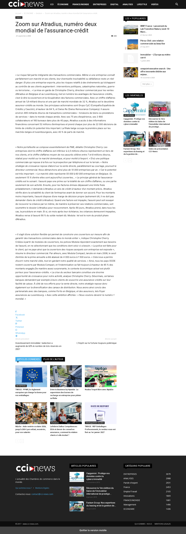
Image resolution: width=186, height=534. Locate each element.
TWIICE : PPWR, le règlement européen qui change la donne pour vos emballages (30, 392)
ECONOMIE (28, 13)
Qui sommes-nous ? (23, 488)
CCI (51, 4)
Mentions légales (42, 488)
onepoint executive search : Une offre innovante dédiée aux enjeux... (155, 71)
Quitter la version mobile (93, 530)
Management (21, 423)
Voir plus (146, 84)
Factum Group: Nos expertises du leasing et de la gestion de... (134, 151)
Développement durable (95, 423)
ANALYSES (128, 4)
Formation (55, 423)
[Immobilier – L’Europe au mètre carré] (131, 58)
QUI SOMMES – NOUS (143, 524)
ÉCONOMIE (63, 4)
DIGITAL (114, 4)
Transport (55, 386)
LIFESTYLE (142, 4)
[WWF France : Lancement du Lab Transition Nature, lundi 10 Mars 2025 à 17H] (131, 30)
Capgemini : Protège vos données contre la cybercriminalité (134, 121)
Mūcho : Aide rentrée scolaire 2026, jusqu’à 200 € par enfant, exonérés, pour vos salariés (30, 429)
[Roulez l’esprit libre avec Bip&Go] (101, 376)
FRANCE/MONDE (81, 4)
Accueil (18, 13)
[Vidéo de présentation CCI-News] (160, 138)
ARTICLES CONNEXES (28, 359)
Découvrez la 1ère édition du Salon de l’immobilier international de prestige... (100, 491)
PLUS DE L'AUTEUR (53, 359)
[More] (66, 336)
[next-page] (22, 441)
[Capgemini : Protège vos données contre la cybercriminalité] (135, 109)
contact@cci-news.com (42, 494)
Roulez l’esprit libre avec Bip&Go (99, 389)
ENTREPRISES (99, 4)
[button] (176, 4)
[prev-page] (17, 441)
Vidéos (154, 4)
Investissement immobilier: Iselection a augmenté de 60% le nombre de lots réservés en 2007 (38, 346)
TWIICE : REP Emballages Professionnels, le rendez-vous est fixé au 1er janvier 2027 (100, 429)
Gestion (39, 13)
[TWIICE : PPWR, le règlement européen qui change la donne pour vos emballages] (31, 376)
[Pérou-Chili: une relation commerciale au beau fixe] (131, 44)
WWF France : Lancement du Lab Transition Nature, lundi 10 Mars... (154, 29)
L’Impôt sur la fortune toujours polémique (97, 343)
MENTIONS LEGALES (163, 524)
